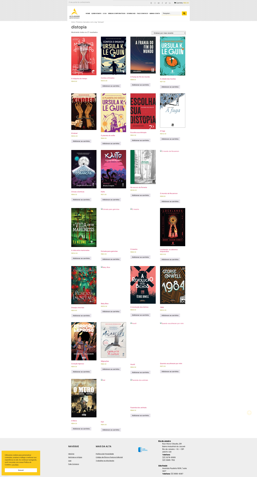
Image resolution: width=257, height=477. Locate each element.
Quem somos (96, 13)
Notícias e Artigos (75, 457)
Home (88, 13)
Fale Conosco (142, 13)
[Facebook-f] (162, 3)
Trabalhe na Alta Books (105, 461)
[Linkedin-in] (169, 3)
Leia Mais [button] (15, 465)
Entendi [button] (21, 470)
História (71, 454)
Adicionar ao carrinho (110, 86)
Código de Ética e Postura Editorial (109, 457)
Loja (105, 13)
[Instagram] (154, 3)
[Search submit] (184, 13)
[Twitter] (166, 3)
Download (131, 13)
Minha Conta (155, 13)
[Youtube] (158, 3)
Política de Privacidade (105, 454)
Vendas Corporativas (116, 13)
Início (73, 22)
